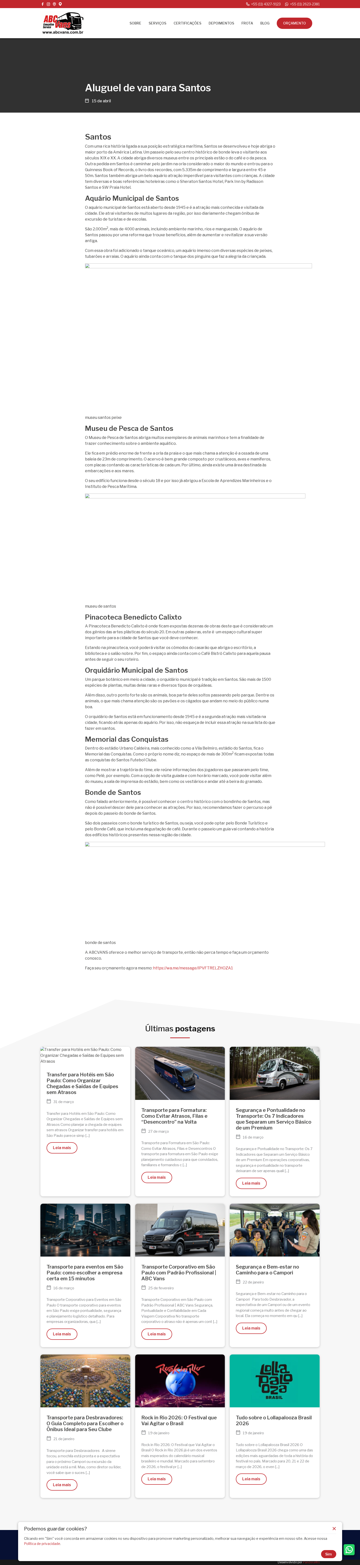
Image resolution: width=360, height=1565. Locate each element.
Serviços (157, 23)
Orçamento (294, 23)
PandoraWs (311, 1562)
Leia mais (62, 1147)
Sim (328, 1554)
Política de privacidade (42, 1543)
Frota (247, 23)
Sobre (135, 23)
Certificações (187, 23)
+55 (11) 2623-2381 (305, 4)
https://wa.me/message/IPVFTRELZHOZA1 (193, 968)
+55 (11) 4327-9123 (266, 4)
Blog (264, 23)
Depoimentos (221, 23)
